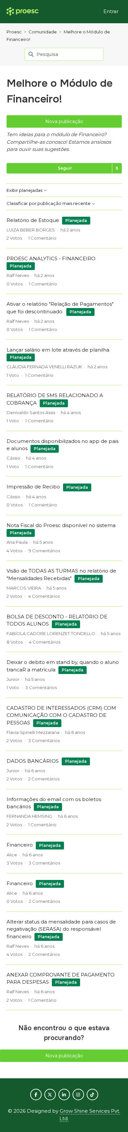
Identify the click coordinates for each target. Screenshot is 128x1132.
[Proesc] (22, 12)
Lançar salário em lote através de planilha (58, 350)
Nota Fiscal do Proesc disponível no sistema (61, 525)
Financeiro (20, 845)
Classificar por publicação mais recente (49, 203)
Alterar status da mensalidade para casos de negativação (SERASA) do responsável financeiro (61, 929)
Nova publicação (64, 121)
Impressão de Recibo (33, 487)
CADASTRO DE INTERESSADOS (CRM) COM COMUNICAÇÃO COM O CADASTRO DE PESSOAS (61, 715)
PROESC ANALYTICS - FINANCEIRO (51, 258)
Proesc (14, 31)
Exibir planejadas (25, 190)
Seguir (65, 168)
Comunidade (43, 31)
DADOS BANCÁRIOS (33, 761)
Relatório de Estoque (33, 220)
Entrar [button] (110, 11)
